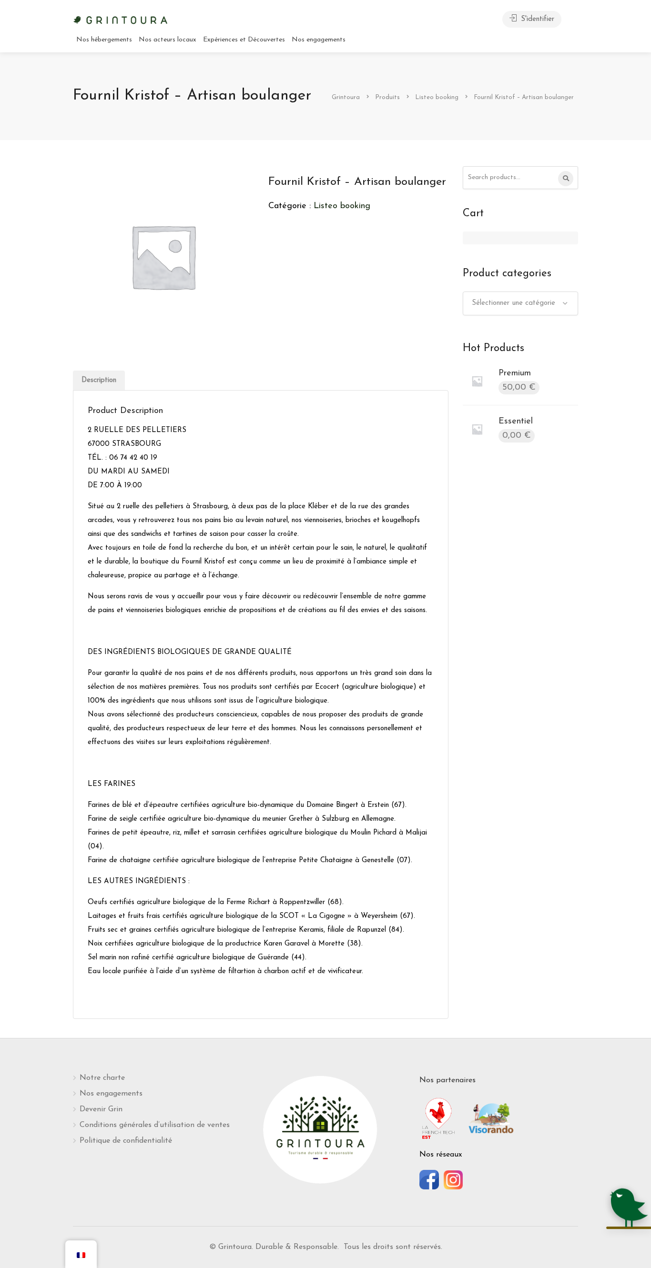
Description (98, 380)
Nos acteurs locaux (167, 39)
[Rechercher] (565, 178)
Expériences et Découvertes (244, 39)
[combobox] (521, 303)
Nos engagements (319, 39)
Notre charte (102, 1078)
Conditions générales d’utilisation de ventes (155, 1125)
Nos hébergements (104, 39)
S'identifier (536, 19)
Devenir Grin (101, 1109)
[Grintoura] (120, 19)
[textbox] (520, 303)
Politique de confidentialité (126, 1141)
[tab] (99, 380)
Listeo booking (342, 206)
